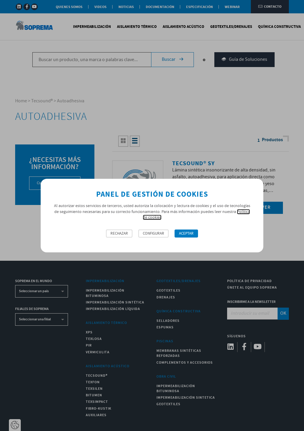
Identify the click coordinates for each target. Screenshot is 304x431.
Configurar (153, 233)
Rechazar (119, 233)
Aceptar (186, 233)
